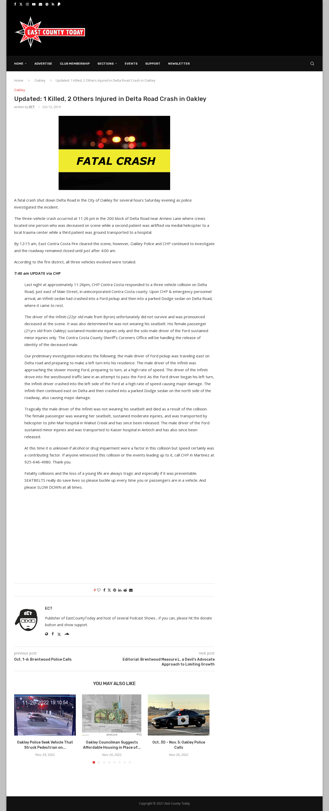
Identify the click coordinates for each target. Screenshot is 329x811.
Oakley (39, 80)
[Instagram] (27, 4)
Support (152, 63)
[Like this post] (98, 590)
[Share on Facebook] (104, 590)
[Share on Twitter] (109, 590)
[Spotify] (46, 4)
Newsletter (179, 63)
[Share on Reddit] (125, 590)
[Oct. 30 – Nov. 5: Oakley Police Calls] (178, 715)
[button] (21, 728)
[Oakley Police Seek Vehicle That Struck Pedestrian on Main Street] (45, 715)
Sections (105, 63)
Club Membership (75, 63)
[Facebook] (15, 4)
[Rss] (53, 4)
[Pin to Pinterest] (114, 590)
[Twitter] (21, 4)
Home (18, 63)
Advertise (43, 63)
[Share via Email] (131, 590)
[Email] (40, 4)
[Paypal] (59, 4)
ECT (32, 107)
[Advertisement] (221, 31)
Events (131, 63)
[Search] (312, 63)
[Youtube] (33, 4)
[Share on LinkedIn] (119, 590)
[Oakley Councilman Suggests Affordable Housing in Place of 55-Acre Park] (112, 715)
